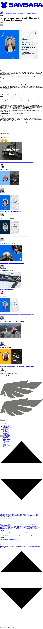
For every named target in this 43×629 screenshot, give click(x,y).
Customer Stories (5, 434)
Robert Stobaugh (3, 268)
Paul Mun (2, 241)
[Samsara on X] (3, 616)
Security (13, 532)
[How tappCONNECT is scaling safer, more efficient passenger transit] (9, 209)
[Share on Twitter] (3, 63)
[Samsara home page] (7, 417)
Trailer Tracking (3, 526)
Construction (11, 535)
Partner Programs (23, 546)
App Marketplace (9, 539)
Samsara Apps (22, 527)
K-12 (31, 535)
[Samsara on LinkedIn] (3, 510)
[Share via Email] (3, 67)
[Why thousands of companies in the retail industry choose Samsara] (11, 261)
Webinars (29, 546)
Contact (16, 532)
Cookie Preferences (30, 514)
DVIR (33, 527)
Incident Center (23, 528)
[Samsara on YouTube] (3, 512)
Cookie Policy (24, 514)
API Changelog (8, 542)
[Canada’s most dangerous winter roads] (10, 287)
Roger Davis (2, 319)
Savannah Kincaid (3, 27)
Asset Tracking (8, 526)
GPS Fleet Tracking (23, 526)
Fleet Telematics (17, 526)
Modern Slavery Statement (8, 516)
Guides (32, 546)
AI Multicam (9, 524)
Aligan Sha (2, 167)
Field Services (27, 535)
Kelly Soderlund (3, 294)
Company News (3, 13)
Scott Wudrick (2, 192)
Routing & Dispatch (33, 526)
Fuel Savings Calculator (28, 527)
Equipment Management (7, 525)
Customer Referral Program (7, 436)
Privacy (11, 532)
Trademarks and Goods (21, 532)
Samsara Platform (11, 527)
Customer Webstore (37, 546)
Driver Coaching (20, 524)
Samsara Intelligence (17, 528)
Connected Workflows (10, 528)
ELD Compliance (37, 527)
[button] (21, 470)
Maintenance (28, 526)
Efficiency (7, 13)
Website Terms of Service (18, 514)
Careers (5, 532)
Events (27, 546)
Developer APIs (5, 431)
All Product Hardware (34, 528)
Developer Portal (5, 433)
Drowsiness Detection (26, 524)
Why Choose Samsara (29, 532)
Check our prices (3, 10)
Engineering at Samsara (29, 13)
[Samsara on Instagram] (3, 508)
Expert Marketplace (6, 430)
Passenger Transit (22, 535)
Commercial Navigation (4, 527)
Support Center (8, 546)
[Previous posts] (2, 140)
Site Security (28, 528)
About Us (2, 532)
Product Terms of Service (13, 515)
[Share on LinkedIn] (5, 65)
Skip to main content (3, 0)
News (7, 532)
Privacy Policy (2, 514)
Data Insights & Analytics (15, 13)
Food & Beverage (5, 427)
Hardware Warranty (6, 515)
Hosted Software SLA (21, 515)
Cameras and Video (3, 524)
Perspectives (35, 13)
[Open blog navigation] (1, 12)
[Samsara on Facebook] (3, 505)
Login (1, 9)
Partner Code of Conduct (29, 515)
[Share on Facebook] (3, 61)
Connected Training (3, 528)
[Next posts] (5, 140)
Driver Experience (6, 423)
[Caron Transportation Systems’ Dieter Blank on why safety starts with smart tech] (10, 337)
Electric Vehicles (17, 527)
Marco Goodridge (3, 371)
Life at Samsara (22, 13)
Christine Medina (3, 345)
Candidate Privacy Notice (9, 514)
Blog (9, 532)
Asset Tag (12, 526)
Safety (10, 13)
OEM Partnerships (6, 428)
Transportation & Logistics (7, 425)
